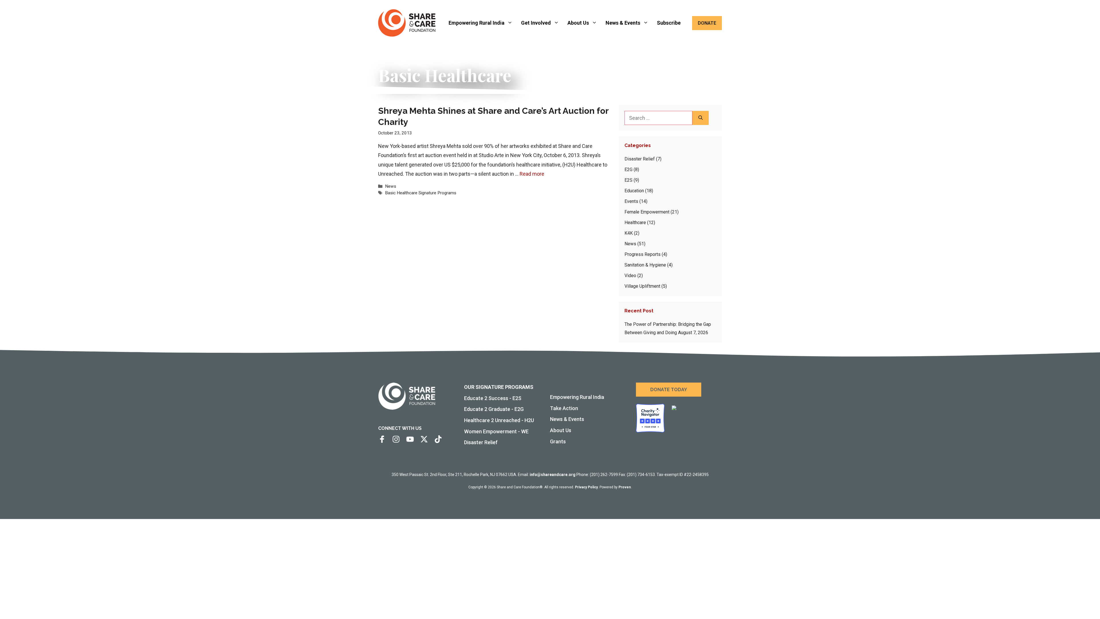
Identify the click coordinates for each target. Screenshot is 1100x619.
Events (631, 201)
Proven (624, 487)
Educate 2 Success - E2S (492, 398)
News (390, 186)
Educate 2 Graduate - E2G (494, 409)
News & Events (623, 23)
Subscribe (669, 23)
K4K (628, 233)
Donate (707, 23)
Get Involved (536, 23)
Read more (532, 174)
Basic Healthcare (401, 192)
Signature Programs (437, 192)
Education (634, 190)
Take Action (564, 408)
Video (630, 275)
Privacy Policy (586, 487)
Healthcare (635, 222)
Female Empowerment (646, 212)
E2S (628, 180)
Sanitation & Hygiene (645, 265)
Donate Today (668, 389)
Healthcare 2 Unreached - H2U (499, 420)
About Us (578, 23)
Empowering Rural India (476, 23)
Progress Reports (642, 254)
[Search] (700, 118)
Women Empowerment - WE (496, 431)
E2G (628, 169)
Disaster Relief (639, 159)
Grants (558, 441)
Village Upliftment (642, 286)
